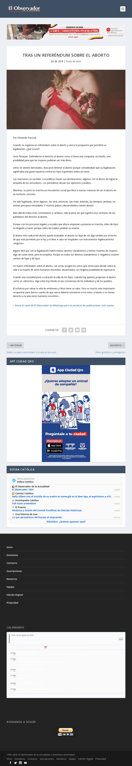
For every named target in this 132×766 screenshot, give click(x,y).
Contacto (12, 562)
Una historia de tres (26, 514)
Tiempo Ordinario (21, 638)
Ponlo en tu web (72, 695)
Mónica (21, 678)
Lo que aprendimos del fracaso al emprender (37, 517)
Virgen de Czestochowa (30, 669)
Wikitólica (52, 521)
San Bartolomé (25, 652)
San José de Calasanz (28, 664)
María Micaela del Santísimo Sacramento (39, 661)
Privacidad (12, 602)
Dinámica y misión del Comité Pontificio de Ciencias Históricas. (47, 510)
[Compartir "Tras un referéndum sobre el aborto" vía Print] (83, 330)
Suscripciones (14, 571)
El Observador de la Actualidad (32, 486)
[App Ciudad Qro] (66, 413)
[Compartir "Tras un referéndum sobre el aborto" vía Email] (77, 330)
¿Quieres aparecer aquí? (72, 521)
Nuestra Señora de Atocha (32, 688)
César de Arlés (25, 675)
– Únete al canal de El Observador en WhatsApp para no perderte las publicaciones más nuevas (63, 305)
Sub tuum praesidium (24, 503)
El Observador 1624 (22, 489)
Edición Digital (15, 594)
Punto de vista (73, 61)
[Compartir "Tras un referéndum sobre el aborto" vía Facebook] (64, 330)
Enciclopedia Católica (27, 500)
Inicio (10, 547)
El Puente (20, 507)
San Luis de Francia (28, 658)
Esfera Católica (25, 481)
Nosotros (12, 578)
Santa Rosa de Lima (22, 641)
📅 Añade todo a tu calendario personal (66, 647)
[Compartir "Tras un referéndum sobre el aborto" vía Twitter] (71, 330)
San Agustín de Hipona (30, 682)
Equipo (10, 586)
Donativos (12, 555)
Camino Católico (24, 493)
